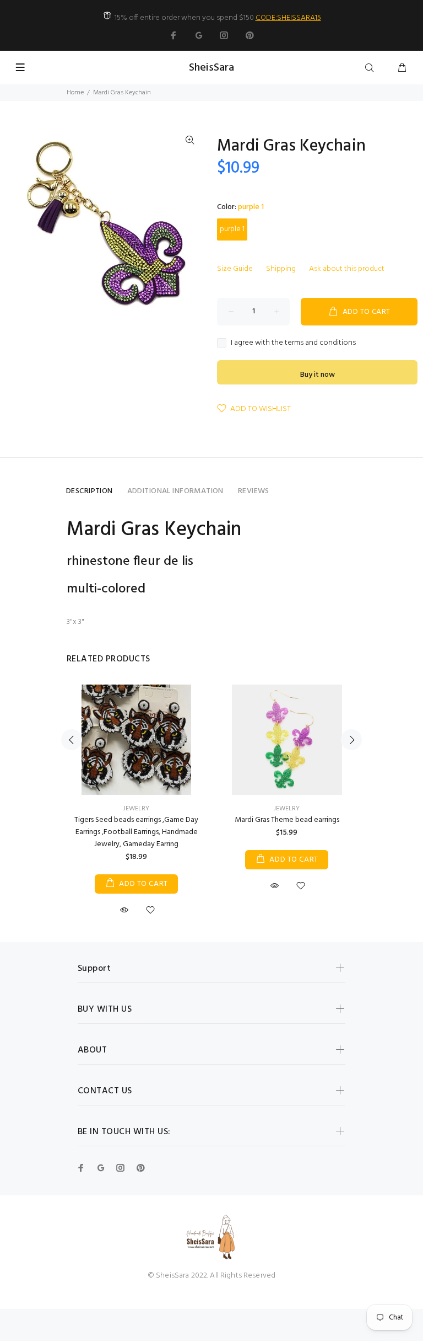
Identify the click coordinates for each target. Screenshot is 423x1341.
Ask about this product (346, 269)
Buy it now (317, 374)
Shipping (281, 269)
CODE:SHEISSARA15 (288, 18)
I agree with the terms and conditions (293, 343)
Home (75, 92)
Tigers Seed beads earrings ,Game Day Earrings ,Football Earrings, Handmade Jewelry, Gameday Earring (136, 832)
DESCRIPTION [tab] (89, 491)
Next (351, 739)
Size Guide (235, 269)
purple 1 (232, 229)
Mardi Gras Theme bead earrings (287, 820)
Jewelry (136, 808)
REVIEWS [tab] (253, 491)
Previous (71, 739)
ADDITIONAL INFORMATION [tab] (175, 491)
